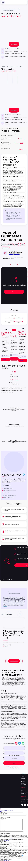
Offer (14, 763)
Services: (3, 66)
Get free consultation (14, 44)
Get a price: (14, 291)
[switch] (20, 844)
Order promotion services (14, 661)
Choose (4, 359)
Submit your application (5, 833)
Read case (6, 640)
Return (10, 859)
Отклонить (20, 839)
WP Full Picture (6, 840)
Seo (7, 66)
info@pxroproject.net (9, 810)
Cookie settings (13, 839)
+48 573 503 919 (3, 810)
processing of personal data (14, 767)
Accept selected (4, 859)
